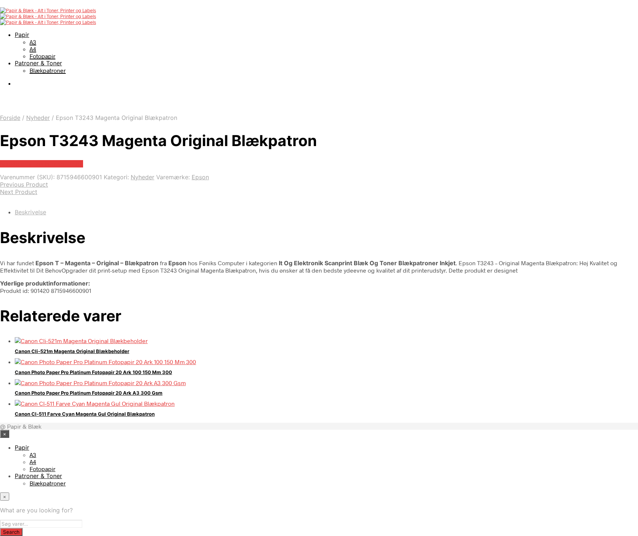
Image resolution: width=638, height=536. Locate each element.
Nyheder (38, 117)
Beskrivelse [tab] (30, 212)
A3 (33, 41)
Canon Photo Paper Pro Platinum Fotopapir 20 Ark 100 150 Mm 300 (93, 372)
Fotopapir (42, 55)
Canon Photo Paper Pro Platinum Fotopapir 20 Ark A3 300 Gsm (88, 393)
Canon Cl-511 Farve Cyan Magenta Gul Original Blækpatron (85, 414)
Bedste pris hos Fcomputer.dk (41, 163)
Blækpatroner (48, 70)
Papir (22, 34)
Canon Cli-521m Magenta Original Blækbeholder (72, 351)
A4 (33, 48)
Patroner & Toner (38, 63)
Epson (200, 177)
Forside (10, 117)
